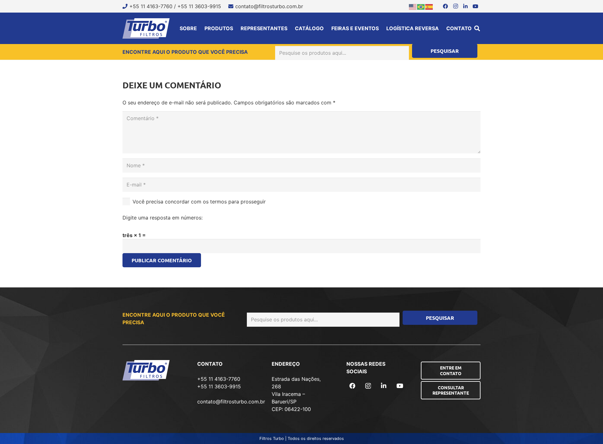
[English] (413, 6)
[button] (477, 28)
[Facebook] (445, 6)
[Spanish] (429, 6)
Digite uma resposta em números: (162, 217)
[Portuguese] (421, 6)
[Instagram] (455, 6)
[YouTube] (475, 6)
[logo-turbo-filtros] (146, 28)
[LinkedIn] (465, 6)
